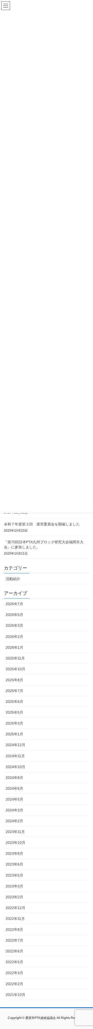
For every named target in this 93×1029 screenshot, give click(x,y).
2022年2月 (14, 984)
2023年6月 (14, 864)
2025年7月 (14, 691)
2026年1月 (14, 647)
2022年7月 (14, 940)
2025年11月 (15, 658)
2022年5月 (14, 962)
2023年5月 (14, 875)
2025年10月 (15, 669)
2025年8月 (14, 680)
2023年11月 (15, 832)
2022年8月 (14, 929)
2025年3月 (14, 723)
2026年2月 (14, 637)
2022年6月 (14, 951)
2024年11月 (15, 756)
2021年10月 (15, 995)
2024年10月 (15, 767)
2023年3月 (14, 886)
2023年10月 (15, 843)
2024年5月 (14, 799)
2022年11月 (15, 919)
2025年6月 (14, 701)
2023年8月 (14, 853)
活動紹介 (13, 579)
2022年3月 (14, 973)
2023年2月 (14, 897)
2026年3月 (14, 625)
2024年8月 (14, 778)
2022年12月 (15, 908)
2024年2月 (14, 821)
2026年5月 (14, 615)
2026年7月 (14, 604)
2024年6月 (14, 788)
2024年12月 (15, 745)
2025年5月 (14, 712)
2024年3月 (14, 810)
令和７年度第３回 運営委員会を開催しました (42, 524)
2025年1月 (14, 734)
